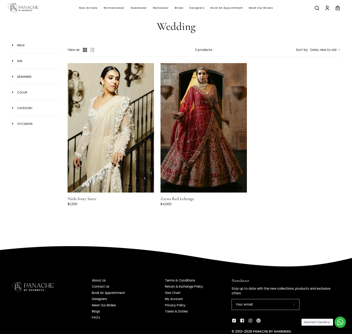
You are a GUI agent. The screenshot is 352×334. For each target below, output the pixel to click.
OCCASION (24, 124)
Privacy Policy (175, 305)
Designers (99, 299)
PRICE (20, 45)
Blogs (96, 311)
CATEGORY (24, 108)
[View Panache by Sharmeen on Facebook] (242, 320)
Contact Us (100, 286)
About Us (99, 280)
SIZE (19, 61)
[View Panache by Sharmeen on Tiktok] (234, 320)
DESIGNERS (24, 77)
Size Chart (173, 293)
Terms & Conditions (180, 280)
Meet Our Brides (104, 305)
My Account (174, 299)
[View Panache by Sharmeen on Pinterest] (258, 320)
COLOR (21, 92)
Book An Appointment (108, 293)
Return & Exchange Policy (184, 286)
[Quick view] (150, 188)
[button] (161, 8)
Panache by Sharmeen (272, 331)
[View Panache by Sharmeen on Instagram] (250, 320)
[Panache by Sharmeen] (27, 8)
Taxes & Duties (176, 311)
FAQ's (96, 317)
